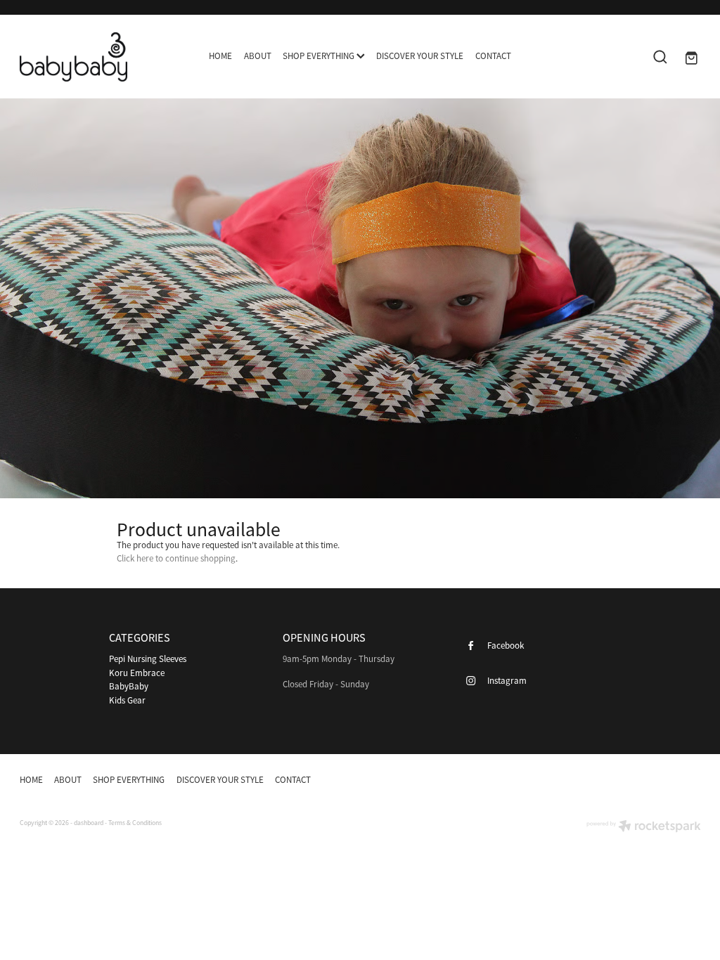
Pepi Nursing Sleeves (147, 659)
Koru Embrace (137, 673)
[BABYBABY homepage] (88, 57)
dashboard (88, 823)
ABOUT (257, 56)
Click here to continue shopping (176, 558)
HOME (220, 56)
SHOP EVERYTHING (319, 56)
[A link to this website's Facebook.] (659, 780)
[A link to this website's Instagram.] (686, 780)
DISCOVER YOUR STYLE (419, 56)
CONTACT (493, 56)
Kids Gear (127, 700)
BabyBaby (128, 686)
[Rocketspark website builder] (643, 827)
